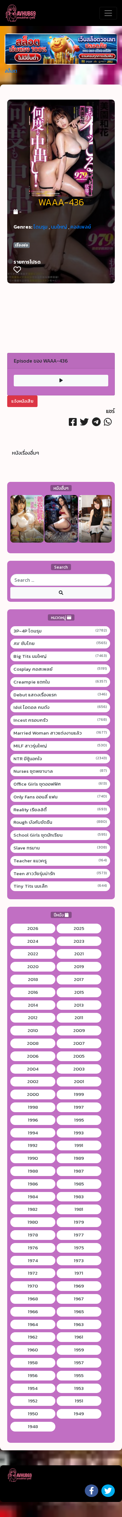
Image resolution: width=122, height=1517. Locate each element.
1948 (33, 1426)
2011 (78, 1017)
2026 (32, 928)
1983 (79, 1196)
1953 (79, 1388)
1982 (33, 1209)
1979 (79, 1222)
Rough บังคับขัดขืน (60, 822)
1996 (33, 1120)
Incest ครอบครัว (60, 720)
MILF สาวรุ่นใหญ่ (60, 745)
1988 (33, 1171)
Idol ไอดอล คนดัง (60, 707)
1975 (79, 1247)
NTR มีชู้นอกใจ (60, 758)
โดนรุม (40, 226)
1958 (33, 1362)
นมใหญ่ (59, 226)
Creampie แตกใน (60, 682)
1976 (33, 1247)
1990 (33, 1158)
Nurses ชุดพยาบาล (60, 771)
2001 (79, 1081)
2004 (32, 1069)
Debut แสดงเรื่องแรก (60, 694)
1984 (33, 1196)
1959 (79, 1349)
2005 (78, 1056)
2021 (79, 953)
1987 (79, 1171)
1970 (33, 1285)
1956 (33, 1375)
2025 (79, 928)
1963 (79, 1324)
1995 (79, 1120)
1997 (79, 1107)
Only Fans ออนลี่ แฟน (60, 796)
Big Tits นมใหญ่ (60, 656)
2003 (79, 1069)
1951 (79, 1400)
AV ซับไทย (60, 643)
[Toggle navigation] (108, 13)
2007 (79, 1043)
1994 (33, 1132)
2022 (33, 953)
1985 (79, 1183)
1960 (33, 1349)
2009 (79, 1030)
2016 (33, 992)
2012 (33, 1017)
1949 (79, 1413)
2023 (79, 941)
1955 (79, 1375)
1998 (33, 1107)
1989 (79, 1158)
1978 (33, 1234)
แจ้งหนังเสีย (22, 401)
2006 (32, 1056)
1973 (79, 1260)
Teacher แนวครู (60, 860)
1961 (78, 1337)
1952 (33, 1400)
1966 (33, 1311)
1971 (78, 1273)
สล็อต (11, 71)
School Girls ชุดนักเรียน (60, 835)
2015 (79, 992)
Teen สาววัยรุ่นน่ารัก (60, 873)
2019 (79, 966)
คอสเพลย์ (80, 226)
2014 (33, 1005)
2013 (79, 1005)
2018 (33, 979)
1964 (33, 1324)
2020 (32, 966)
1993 (79, 1132)
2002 (32, 1081)
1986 (33, 1183)
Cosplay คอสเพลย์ (60, 669)
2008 (32, 1043)
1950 (33, 1413)
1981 (78, 1209)
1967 (79, 1298)
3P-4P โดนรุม (60, 630)
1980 (33, 1222)
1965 (79, 1311)
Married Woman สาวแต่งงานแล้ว (60, 733)
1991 (78, 1145)
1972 (33, 1273)
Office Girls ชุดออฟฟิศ (60, 784)
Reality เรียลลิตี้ (60, 809)
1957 (79, 1362)
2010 (33, 1030)
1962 (33, 1337)
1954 (33, 1388)
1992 (33, 1145)
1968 (33, 1298)
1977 (79, 1234)
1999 (79, 1094)
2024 (32, 941)
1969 (79, 1285)
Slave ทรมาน (60, 847)
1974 (33, 1260)
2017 (79, 979)
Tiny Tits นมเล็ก (60, 886)
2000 (33, 1094)
